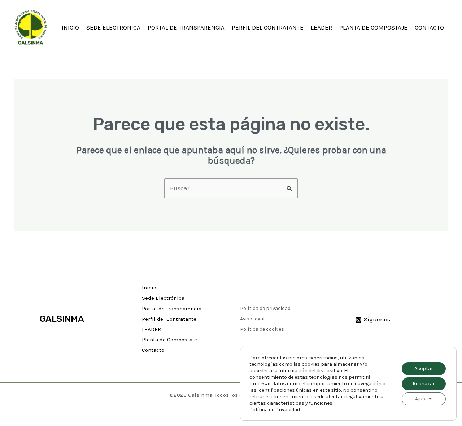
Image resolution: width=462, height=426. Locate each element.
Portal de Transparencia (186, 27)
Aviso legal (252, 319)
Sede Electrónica (113, 27)
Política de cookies (262, 329)
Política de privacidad (265, 308)
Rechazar (424, 384)
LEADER (321, 27)
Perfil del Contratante (268, 27)
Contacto (429, 27)
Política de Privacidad (274, 410)
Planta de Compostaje (373, 27)
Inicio (70, 27)
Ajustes (424, 399)
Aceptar (423, 368)
